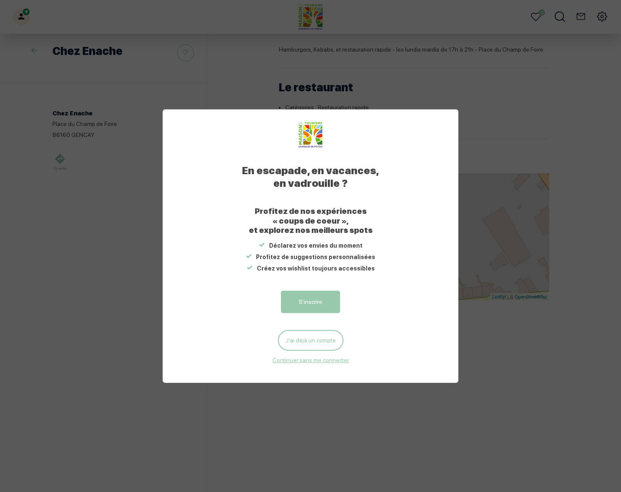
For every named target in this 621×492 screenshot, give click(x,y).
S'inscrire (310, 301)
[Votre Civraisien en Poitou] (311, 135)
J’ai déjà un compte (311, 340)
